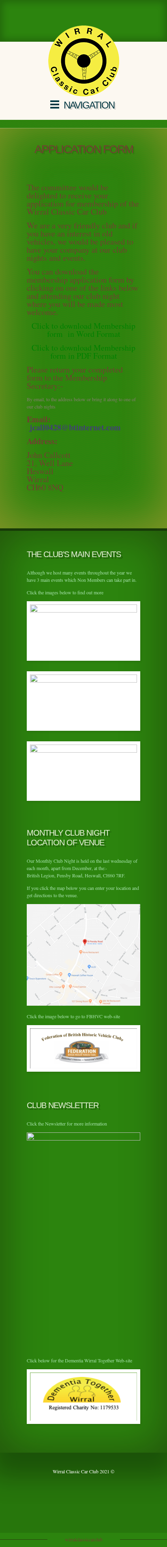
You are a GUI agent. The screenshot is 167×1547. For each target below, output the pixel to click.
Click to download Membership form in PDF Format (83, 351)
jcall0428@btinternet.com (75, 427)
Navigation (89, 105)
